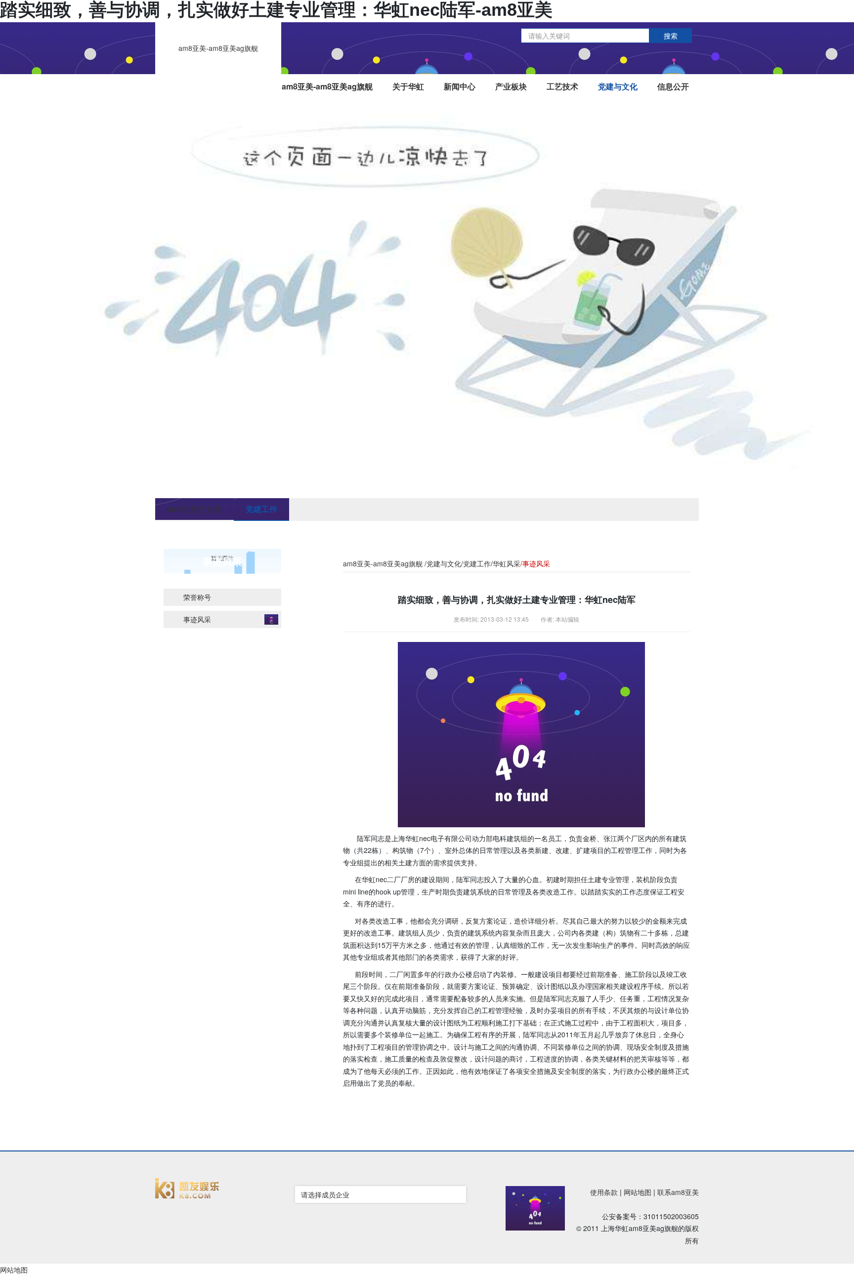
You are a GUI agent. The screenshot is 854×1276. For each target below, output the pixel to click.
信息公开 (673, 86)
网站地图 (637, 1192)
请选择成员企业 (325, 1194)
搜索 (671, 36)
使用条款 (604, 1192)
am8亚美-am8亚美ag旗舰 (218, 48)
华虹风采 (506, 563)
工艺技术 (562, 86)
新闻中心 (459, 86)
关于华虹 (408, 86)
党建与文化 (618, 86)
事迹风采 (197, 619)
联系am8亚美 (678, 1192)
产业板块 (511, 86)
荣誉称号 (197, 597)
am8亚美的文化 (194, 508)
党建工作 (261, 508)
